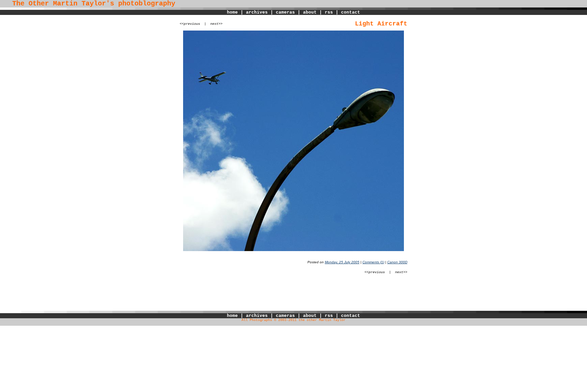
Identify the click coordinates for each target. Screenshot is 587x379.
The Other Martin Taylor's (57, 3)
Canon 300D (397, 262)
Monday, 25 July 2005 (342, 262)
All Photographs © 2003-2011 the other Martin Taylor (293, 320)
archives (257, 12)
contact (350, 12)
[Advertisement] (293, 295)
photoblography (146, 3)
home (232, 12)
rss (329, 12)
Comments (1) (373, 262)
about (310, 12)
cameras (285, 12)
